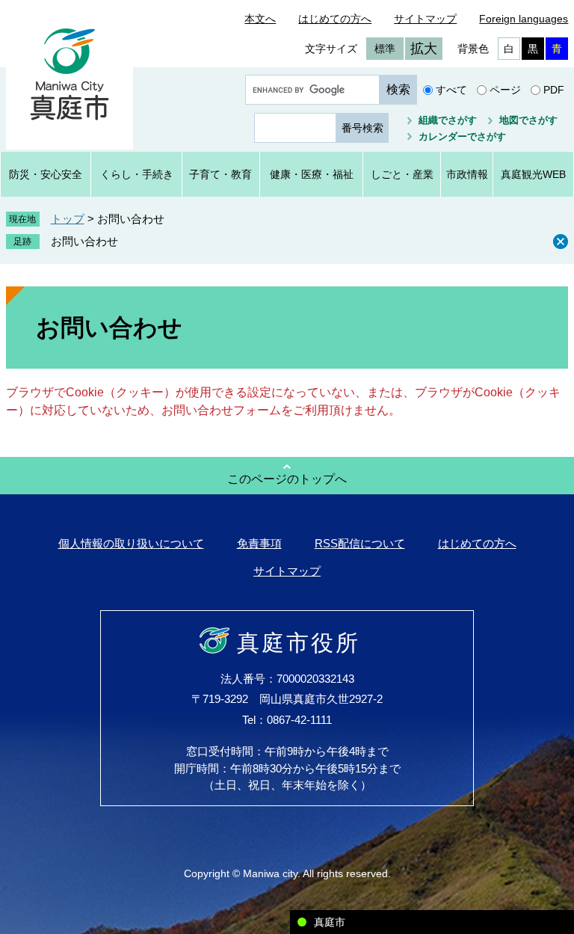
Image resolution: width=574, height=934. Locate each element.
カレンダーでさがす (462, 136)
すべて (451, 90)
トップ (67, 218)
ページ (505, 90)
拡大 (423, 48)
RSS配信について (360, 543)
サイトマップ (425, 19)
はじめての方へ (334, 19)
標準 (384, 49)
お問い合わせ (84, 241)
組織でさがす (448, 120)
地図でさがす (528, 120)
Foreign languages (523, 19)
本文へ (260, 19)
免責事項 (259, 543)
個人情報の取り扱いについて (131, 543)
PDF (553, 90)
